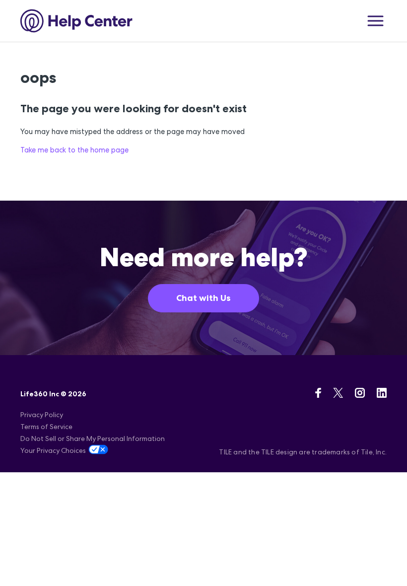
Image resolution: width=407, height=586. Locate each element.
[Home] (76, 20)
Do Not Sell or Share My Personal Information (92, 438)
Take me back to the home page (74, 150)
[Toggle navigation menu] (375, 21)
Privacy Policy (41, 415)
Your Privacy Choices (53, 450)
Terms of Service (46, 427)
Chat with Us (203, 298)
